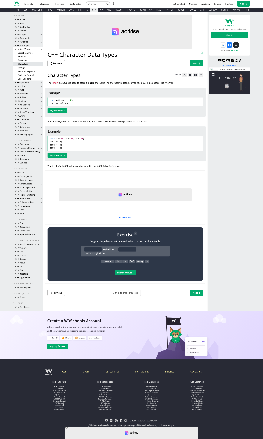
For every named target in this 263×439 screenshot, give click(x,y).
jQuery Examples (151, 409)
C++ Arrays (20, 115)
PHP (80, 10)
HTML (16, 10)
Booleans (22, 60)
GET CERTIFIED (112, 371)
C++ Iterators (21, 273)
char (118, 261)
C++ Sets (19, 266)
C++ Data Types (22, 49)
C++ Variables (21, 41)
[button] (107, 4)
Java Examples (151, 405)
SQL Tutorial (59, 395)
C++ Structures (22, 119)
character (107, 261)
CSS (26, 10)
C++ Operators (22, 82)
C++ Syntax (20, 30)
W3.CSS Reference (105, 397)
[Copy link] (201, 75)
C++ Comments (22, 38)
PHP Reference (105, 401)
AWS (109, 10)
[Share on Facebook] (190, 75)
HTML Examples (151, 387)
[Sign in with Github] (236, 45)
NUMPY (224, 10)
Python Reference (105, 395)
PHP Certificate (197, 399)
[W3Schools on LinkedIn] (223, 60)
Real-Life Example (26, 75)
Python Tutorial (59, 397)
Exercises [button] (59, 3)
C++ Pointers (21, 130)
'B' (125, 261)
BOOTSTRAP (145, 10)
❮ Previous (56, 63)
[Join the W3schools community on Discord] (228, 60)
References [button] (44, 3)
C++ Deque (20, 262)
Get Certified (179, 3)
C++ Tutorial (59, 407)
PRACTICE (169, 371)
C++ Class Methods (24, 180)
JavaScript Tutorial (59, 391)
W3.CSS (119, 10)
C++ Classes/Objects (25, 176)
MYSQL (170, 10)
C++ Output (20, 34)
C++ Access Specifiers (25, 187)
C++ (94, 10)
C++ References (22, 126)
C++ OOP (19, 172)
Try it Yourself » (57, 110)
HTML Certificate (197, 387)
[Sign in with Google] (222, 45)
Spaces (217, 3)
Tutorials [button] (28, 3)
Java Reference (105, 405)
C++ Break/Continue (24, 112)
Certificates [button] (76, 3)
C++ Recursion (22, 159)
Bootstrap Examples (151, 401)
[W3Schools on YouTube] (219, 60)
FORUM (132, 420)
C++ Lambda (21, 162)
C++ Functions (22, 144)
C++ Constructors (23, 183)
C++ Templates (22, 205)
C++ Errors (20, 223)
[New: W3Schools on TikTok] (240, 60)
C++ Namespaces (23, 287)
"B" (132, 261)
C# (101, 10)
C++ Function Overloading (27, 151)
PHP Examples (151, 403)
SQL (50, 10)
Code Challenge (25, 78)
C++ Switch (20, 101)
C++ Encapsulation (24, 191)
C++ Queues (20, 259)
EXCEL (193, 10)
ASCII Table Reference (108, 166)
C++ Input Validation (25, 234)
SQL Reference (105, 393)
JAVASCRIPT (38, 10)
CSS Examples (151, 389)
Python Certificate (197, 397)
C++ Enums (20, 123)
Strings (21, 67)
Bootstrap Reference (105, 399)
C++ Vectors (21, 247)
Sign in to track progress (125, 292)
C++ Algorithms (22, 277)
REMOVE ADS (125, 217)
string (140, 261)
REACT (159, 10)
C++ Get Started (22, 27)
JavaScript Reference (105, 391)
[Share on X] (184, 75)
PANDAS (236, 10)
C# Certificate (197, 407)
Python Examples (151, 397)
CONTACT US (196, 371)
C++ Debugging (22, 226)
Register (234, 50)
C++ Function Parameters (27, 147)
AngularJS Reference (105, 407)
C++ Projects (21, 297)
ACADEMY (152, 420)
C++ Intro (19, 23)
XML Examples (151, 407)
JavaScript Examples (151, 391)
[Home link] (17, 3)
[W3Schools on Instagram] (236, 60)
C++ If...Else (20, 97)
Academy (205, 3)
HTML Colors (105, 403)
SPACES (86, 371)
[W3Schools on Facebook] (232, 60)
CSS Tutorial (59, 389)
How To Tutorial (59, 393)
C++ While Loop (22, 104)
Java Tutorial (59, 405)
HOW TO (131, 10)
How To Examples (151, 393)
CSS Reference (105, 389)
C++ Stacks (20, 255)
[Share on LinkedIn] (195, 75)
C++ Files (19, 209)
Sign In (229, 35)
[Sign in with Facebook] (229, 45)
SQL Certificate (197, 395)
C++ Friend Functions (25, 194)
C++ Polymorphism (24, 202)
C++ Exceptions (22, 230)
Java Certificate (197, 403)
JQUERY (182, 10)
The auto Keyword (26, 71)
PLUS (64, 371)
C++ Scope (20, 155)
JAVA (71, 10)
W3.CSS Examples (151, 399)
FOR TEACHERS (142, 371)
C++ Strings (20, 86)
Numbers (22, 56)
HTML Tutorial (59, 387)
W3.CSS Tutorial (59, 399)
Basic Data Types (26, 52)
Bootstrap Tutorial (59, 401)
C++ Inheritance (22, 198)
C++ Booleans (21, 93)
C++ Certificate (22, 307)
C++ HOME (20, 19)
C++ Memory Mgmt (24, 134)
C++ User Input (22, 45)
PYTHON (60, 10)
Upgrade (193, 3)
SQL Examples (151, 395)
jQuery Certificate (197, 401)
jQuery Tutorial (59, 409)
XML (202, 10)
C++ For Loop (21, 108)
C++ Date (19, 213)
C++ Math (19, 89)
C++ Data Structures (27, 244)
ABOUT (141, 420)
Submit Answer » (125, 272)
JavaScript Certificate (197, 391)
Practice (229, 3)
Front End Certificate (197, 393)
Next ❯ (196, 63)
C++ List (19, 251)
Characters (23, 64)
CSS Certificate (197, 389)
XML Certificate (197, 409)
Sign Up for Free (57, 346)
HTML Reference (105, 387)
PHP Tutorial (59, 403)
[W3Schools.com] (48, 373)
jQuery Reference (105, 409)
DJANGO (213, 10)
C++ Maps (19, 270)
